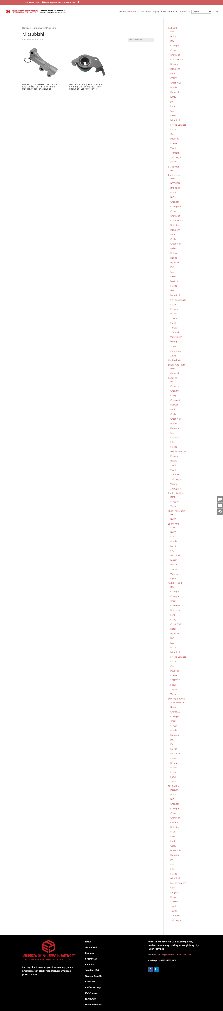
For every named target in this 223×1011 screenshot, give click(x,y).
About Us (172, 12)
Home (122, 12)
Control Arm (91, 958)
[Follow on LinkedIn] (156, 969)
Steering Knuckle (37, 27)
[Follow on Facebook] (150, 969)
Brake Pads (90, 981)
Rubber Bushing (93, 987)
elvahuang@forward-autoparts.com (172, 954)
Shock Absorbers (93, 1004)
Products (131, 12)
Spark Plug (90, 998)
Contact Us (184, 12)
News (163, 12)
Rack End (89, 964)
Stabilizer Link (92, 970)
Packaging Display (150, 12)
